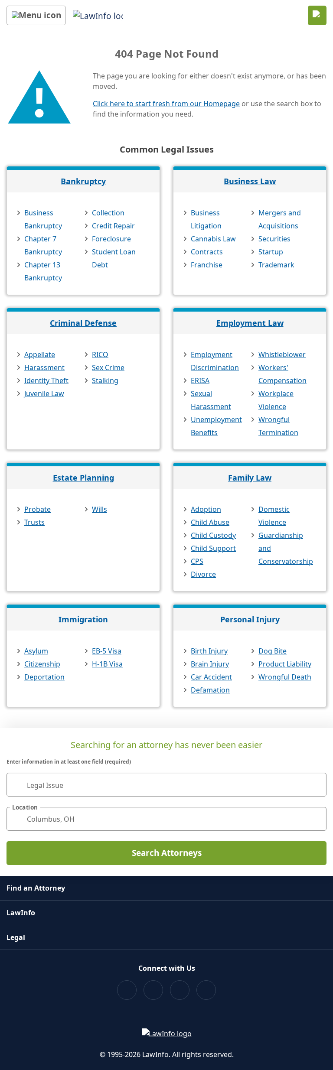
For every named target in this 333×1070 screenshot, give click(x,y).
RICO (100, 354)
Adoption (206, 509)
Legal (16, 937)
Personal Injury (250, 619)
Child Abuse (210, 522)
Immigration (83, 619)
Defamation (210, 690)
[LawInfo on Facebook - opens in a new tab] (127, 990)
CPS (197, 561)
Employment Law (250, 323)
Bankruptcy (83, 181)
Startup (270, 252)
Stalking (105, 380)
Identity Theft (46, 380)
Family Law (249, 477)
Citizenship (42, 664)
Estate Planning (83, 477)
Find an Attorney (36, 888)
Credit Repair (113, 226)
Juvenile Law (44, 393)
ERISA (200, 380)
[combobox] (166, 785)
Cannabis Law (213, 239)
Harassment (44, 367)
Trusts (34, 522)
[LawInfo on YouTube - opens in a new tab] (179, 990)
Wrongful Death (284, 677)
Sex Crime (108, 367)
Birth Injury (209, 651)
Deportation (44, 677)
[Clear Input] (316, 785)
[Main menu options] (36, 15)
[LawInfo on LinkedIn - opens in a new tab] (206, 990)
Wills (99, 509)
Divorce (203, 574)
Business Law (250, 181)
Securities (274, 239)
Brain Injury (210, 664)
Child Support (213, 548)
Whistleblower (282, 354)
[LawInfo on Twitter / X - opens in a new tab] (153, 990)
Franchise (206, 265)
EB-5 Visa (106, 651)
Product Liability (284, 664)
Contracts (207, 252)
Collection (108, 213)
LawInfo (21, 912)
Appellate (39, 354)
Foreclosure (111, 239)
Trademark (276, 265)
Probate (37, 509)
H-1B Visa (107, 664)
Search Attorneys (167, 853)
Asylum (36, 651)
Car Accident (211, 677)
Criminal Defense (83, 323)
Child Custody (213, 535)
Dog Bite (272, 651)
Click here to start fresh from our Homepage (166, 103)
